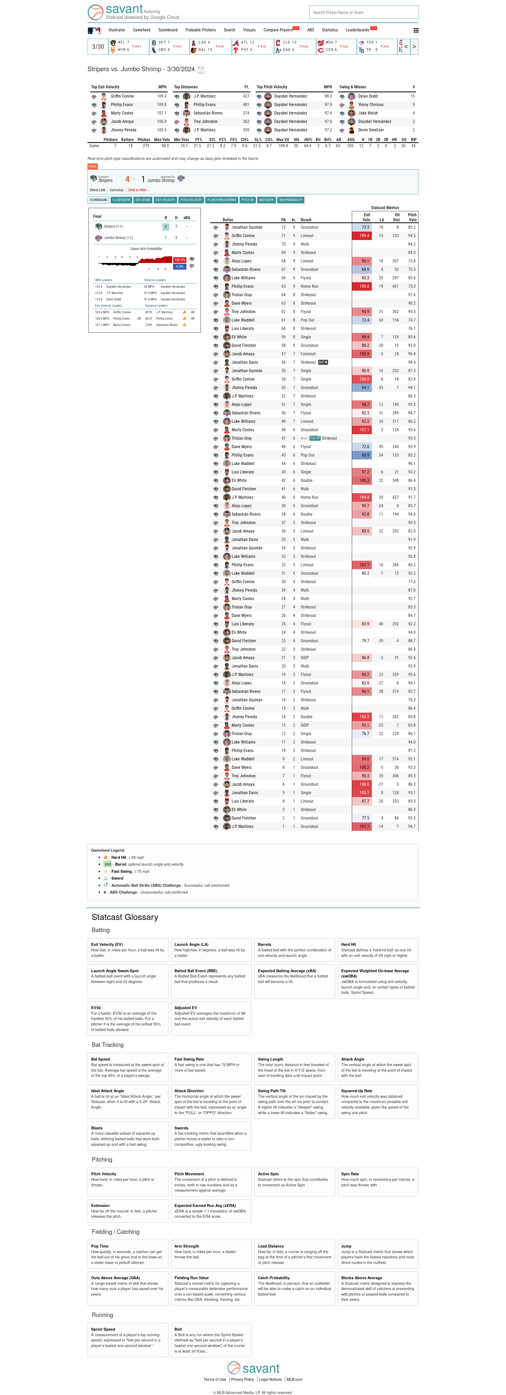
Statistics (330, 29)
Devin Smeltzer (371, 129)
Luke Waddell (243, 320)
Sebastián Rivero (208, 113)
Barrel (120, 864)
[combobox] (364, 12)
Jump (346, 1246)
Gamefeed (141, 29)
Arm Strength (186, 1246)
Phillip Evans (122, 104)
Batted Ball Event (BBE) (195, 970)
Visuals (249, 29)
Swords (181, 1127)
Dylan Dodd (368, 96)
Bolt (178, 1329)
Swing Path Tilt (272, 1090)
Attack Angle (352, 1059)
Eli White (239, 336)
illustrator (117, 29)
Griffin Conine (122, 96)
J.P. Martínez (205, 96)
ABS (310, 29)
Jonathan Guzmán (247, 227)
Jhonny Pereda (124, 129)
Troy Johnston (206, 121)
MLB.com (295, 1379)
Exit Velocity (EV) (107, 944)
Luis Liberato (243, 328)
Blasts (97, 1127)
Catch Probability (274, 1277)
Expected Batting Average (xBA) (287, 970)
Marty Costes (122, 113)
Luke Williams (243, 277)
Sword (117, 878)
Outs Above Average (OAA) (115, 1277)
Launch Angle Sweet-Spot (115, 970)
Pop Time (100, 1246)
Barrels (264, 944)
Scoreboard (168, 29)
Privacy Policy (243, 1379)
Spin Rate (350, 1173)
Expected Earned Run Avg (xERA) (205, 1205)
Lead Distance (271, 1246)
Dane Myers (242, 303)
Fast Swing (121, 871)
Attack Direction (189, 1090)
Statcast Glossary (125, 916)
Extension (100, 1205)
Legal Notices (271, 1379)
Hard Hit (118, 857)
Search (229, 29)
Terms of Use (215, 1379)
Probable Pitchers (201, 29)
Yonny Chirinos (370, 104)
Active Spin (268, 1173)
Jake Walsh (368, 113)
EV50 (96, 1007)
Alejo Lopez (242, 260)
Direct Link (98, 190)
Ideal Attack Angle (107, 1090)
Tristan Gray (242, 294)
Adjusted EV (185, 1007)
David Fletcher (244, 345)
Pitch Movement (189, 1173)
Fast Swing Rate (189, 1059)
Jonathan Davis (245, 362)
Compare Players (278, 29)
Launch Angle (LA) (191, 944)
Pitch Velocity (103, 1173)
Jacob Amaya (122, 121)
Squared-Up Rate (356, 1090)
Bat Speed (100, 1059)
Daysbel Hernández (290, 96)
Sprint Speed (103, 1329)
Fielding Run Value (191, 1277)
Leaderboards (361, 29)
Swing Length (270, 1059)
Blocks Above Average (361, 1277)
